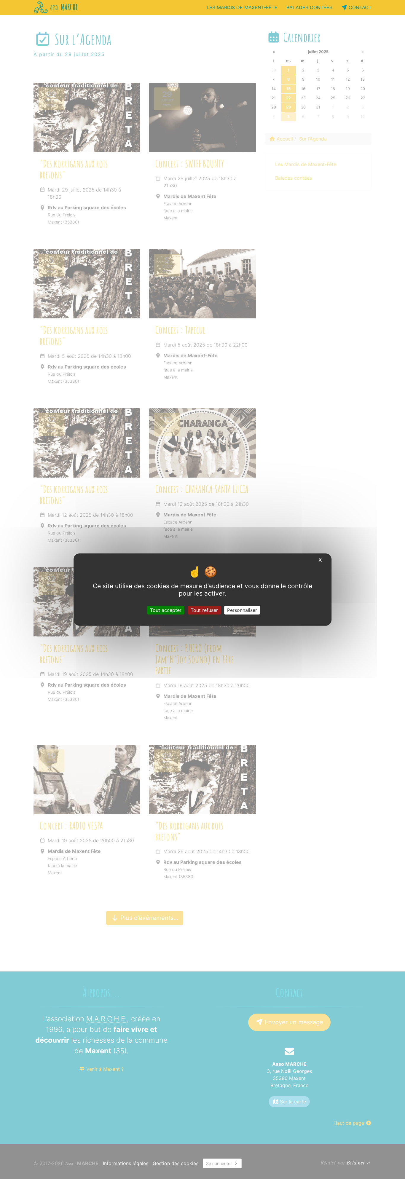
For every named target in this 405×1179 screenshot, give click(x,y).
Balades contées (309, 7)
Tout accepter (165, 610)
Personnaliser (242, 610)
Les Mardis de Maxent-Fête (242, 7)
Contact (359, 7)
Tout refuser (204, 610)
